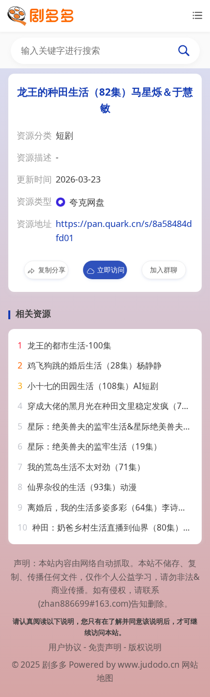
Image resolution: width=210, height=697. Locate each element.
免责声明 (105, 647)
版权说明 (145, 647)
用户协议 (65, 647)
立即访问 (111, 269)
